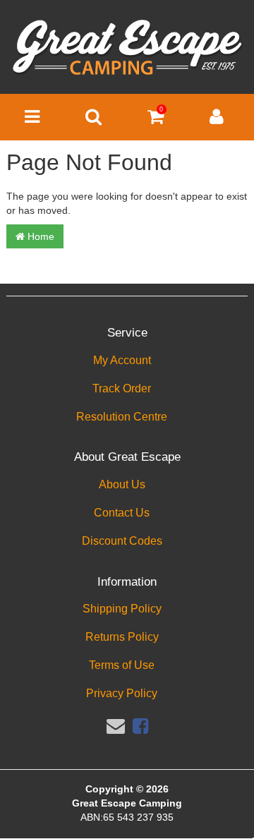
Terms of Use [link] (122, 665)
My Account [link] (122, 360)
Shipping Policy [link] (122, 609)
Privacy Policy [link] (121, 693)
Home (39, 236)
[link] (140, 726)
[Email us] (116, 726)
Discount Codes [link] (122, 541)
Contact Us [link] (122, 513)
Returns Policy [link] (122, 637)
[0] (155, 120)
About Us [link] (122, 484)
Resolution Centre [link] (121, 417)
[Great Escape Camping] (127, 48)
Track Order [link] (121, 388)
